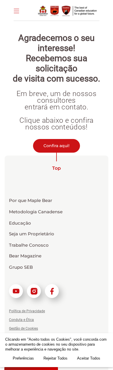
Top (56, 168)
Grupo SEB (21, 267)
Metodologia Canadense (36, 211)
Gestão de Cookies (23, 328)
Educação (20, 223)
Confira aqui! (56, 145)
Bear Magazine (25, 256)
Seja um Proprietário (31, 234)
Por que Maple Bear (30, 200)
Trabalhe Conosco (29, 245)
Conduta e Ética (21, 320)
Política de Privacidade (27, 311)
